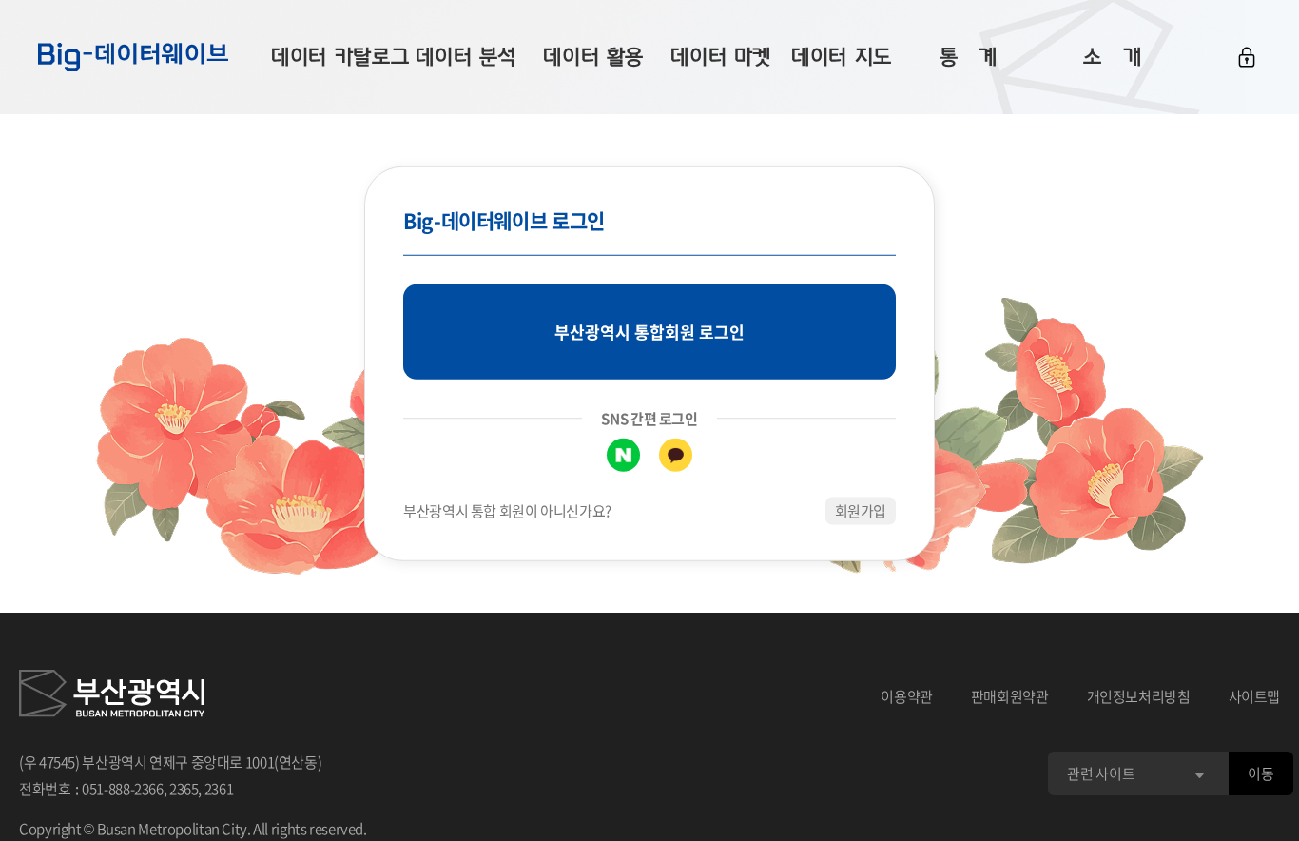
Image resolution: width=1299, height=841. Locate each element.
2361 (219, 788)
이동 (1260, 773)
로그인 (1246, 57)
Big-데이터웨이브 (133, 57)
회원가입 (861, 510)
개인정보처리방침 (1139, 696)
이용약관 (907, 696)
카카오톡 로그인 (675, 455)
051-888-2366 (123, 788)
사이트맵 (1255, 696)
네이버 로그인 (623, 455)
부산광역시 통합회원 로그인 (649, 331)
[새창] (111, 696)
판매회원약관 (1010, 696)
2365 (184, 788)
